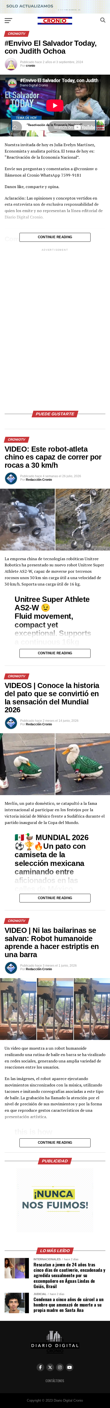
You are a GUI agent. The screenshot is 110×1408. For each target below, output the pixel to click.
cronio (30, 65)
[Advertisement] (55, 329)
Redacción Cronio (39, 480)
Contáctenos (55, 1380)
